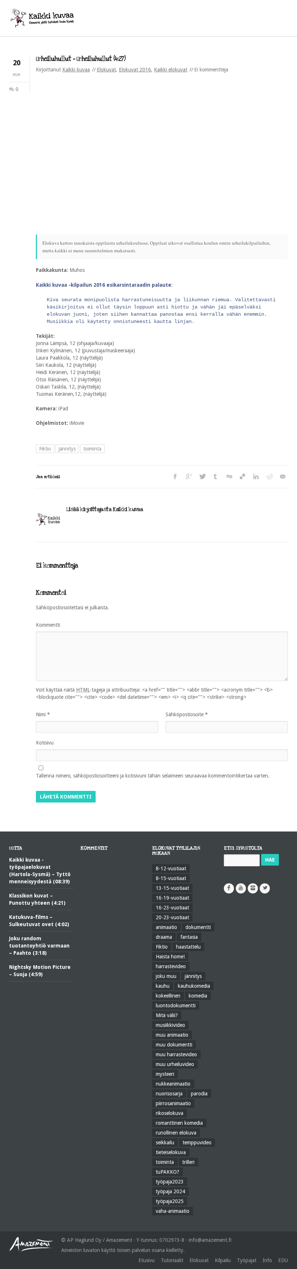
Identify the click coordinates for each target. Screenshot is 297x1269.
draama (164, 937)
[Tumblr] (215, 476)
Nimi (43, 714)
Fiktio (45, 449)
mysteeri (165, 1074)
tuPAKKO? (167, 1172)
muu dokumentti (174, 1045)
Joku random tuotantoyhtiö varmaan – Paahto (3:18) (39, 946)
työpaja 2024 (170, 1191)
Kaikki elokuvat (170, 69)
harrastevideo (171, 966)
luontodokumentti (176, 1005)
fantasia (189, 937)
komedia (198, 996)
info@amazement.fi (210, 1240)
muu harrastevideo (176, 1054)
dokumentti (198, 927)
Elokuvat (106, 69)
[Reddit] (269, 476)
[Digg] (228, 476)
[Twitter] (202, 476)
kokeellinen (168, 996)
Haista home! (170, 956)
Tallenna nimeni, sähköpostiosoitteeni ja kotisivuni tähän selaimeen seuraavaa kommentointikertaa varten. (152, 776)
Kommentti (48, 625)
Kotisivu (45, 743)
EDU (283, 1260)
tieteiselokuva (171, 1152)
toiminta (92, 449)
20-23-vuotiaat (172, 917)
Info (267, 1260)
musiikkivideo (170, 1025)
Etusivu (146, 1260)
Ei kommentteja (211, 69)
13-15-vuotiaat (172, 888)
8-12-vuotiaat (171, 868)
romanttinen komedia (179, 1123)
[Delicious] (242, 476)
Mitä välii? (167, 1015)
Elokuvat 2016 (135, 69)
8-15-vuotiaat (171, 878)
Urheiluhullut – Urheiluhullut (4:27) (80, 59)
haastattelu (188, 947)
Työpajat (246, 1260)
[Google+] (188, 476)
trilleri (188, 1162)
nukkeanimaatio (173, 1084)
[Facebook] (175, 476)
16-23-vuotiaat (172, 908)
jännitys (67, 449)
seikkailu (165, 1142)
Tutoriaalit (172, 1260)
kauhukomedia (194, 986)
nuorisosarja (169, 1093)
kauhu (163, 986)
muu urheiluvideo (175, 1064)
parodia (199, 1093)
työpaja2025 (170, 1201)
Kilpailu (223, 1260)
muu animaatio (172, 1035)
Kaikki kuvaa (76, 69)
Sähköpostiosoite (187, 714)
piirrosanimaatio (173, 1103)
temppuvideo (197, 1142)
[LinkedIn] (255, 476)
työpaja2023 (170, 1182)
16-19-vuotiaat (172, 898)
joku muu (166, 976)
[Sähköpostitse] (282, 476)
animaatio (166, 927)
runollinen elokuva (176, 1133)
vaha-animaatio (172, 1211)
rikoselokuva (169, 1113)
